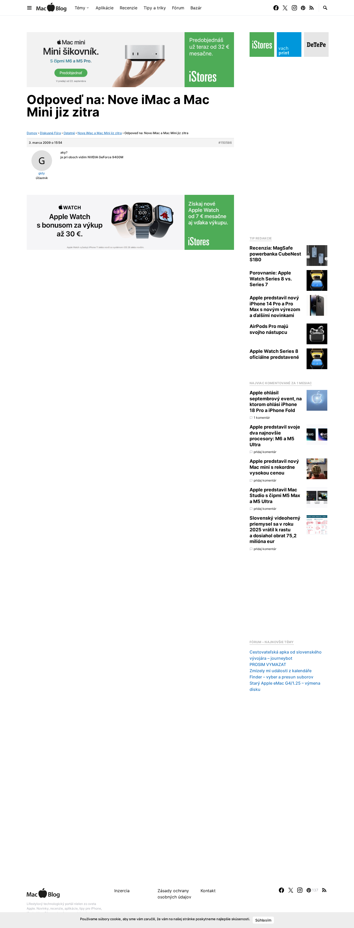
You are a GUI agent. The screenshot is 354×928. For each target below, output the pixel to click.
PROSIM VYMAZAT (268, 664)
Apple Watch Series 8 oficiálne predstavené (274, 354)
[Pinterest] (303, 7)
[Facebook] (276, 7)
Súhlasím (263, 920)
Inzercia (122, 890)
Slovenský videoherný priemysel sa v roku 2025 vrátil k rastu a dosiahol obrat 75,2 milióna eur (275, 529)
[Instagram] (294, 7)
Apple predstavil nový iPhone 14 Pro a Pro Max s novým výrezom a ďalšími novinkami (275, 306)
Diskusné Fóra (50, 133)
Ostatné (69, 133)
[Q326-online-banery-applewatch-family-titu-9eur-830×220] (130, 221)
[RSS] (311, 7)
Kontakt (208, 890)
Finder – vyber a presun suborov (281, 676)
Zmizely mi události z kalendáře (280, 670)
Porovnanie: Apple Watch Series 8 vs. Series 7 (271, 278)
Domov (32, 133)
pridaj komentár (265, 452)
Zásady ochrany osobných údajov (174, 893)
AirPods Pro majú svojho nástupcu (269, 329)
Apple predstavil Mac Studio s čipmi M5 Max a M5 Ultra (275, 495)
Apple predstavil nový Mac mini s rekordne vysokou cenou (274, 467)
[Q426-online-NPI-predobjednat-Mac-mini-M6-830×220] (130, 59)
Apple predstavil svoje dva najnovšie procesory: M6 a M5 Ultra (275, 435)
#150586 (225, 143)
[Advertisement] (288, 145)
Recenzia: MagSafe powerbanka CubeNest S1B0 (275, 253)
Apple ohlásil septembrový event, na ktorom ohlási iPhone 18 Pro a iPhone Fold (276, 401)
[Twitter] (285, 7)
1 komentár (262, 418)
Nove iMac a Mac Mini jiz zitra (99, 133)
